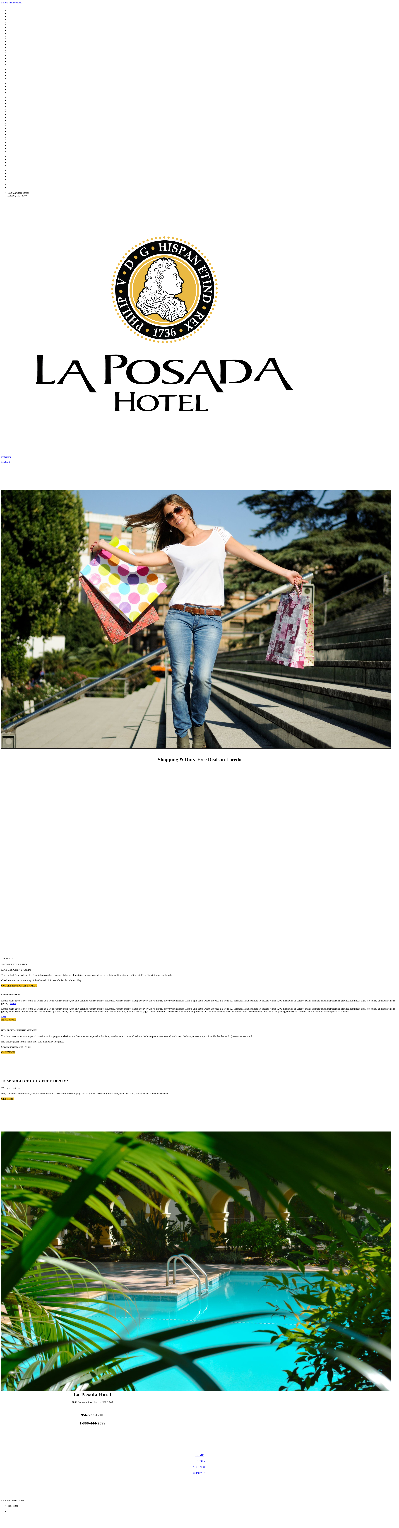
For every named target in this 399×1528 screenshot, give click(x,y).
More (13, 1003)
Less (3, 1016)
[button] (19, 985)
